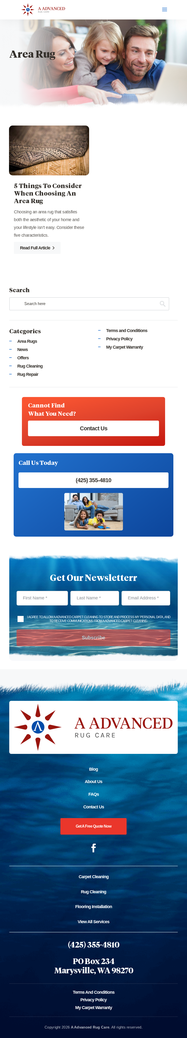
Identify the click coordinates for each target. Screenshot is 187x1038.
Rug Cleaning (30, 366)
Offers (23, 357)
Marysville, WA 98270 (93, 971)
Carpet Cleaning (94, 876)
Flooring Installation (93, 906)
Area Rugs (27, 341)
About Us (93, 781)
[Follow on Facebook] (93, 848)
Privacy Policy (119, 338)
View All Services (93, 921)
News (22, 349)
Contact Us (93, 428)
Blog (93, 769)
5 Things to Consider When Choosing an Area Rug (48, 194)
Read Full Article (35, 247)
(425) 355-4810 (93, 480)
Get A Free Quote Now (93, 826)
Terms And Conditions (93, 992)
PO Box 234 (93, 962)
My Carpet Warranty (124, 347)
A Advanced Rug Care (90, 1027)
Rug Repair (27, 374)
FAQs (93, 794)
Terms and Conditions (126, 330)
